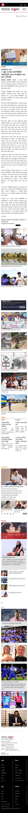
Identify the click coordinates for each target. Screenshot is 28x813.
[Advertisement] (14, 32)
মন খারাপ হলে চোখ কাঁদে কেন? (8, 499)
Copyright (3, 808)
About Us (3, 780)
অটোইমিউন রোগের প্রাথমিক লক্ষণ (8, 497)
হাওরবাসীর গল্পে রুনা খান (15, 592)
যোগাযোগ (17, 791)
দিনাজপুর (3, 219)
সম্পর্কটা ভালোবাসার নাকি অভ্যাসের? (9, 489)
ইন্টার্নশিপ (17, 794)
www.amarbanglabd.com (12, 750)
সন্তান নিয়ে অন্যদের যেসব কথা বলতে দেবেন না (11, 491)
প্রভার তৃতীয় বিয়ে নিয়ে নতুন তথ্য (17, 579)
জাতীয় (2, 765)
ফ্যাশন (2, 791)
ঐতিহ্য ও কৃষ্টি (18, 773)
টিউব (16, 799)
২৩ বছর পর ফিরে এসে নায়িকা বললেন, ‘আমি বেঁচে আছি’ (16, 572)
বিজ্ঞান (2, 778)
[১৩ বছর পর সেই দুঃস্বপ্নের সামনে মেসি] (14, 617)
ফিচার (2, 794)
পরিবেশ (17, 796)
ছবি (16, 801)
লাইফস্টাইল (5, 467)
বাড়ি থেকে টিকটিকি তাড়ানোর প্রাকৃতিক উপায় (11, 493)
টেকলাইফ (17, 775)
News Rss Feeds (5, 806)
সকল (25, 5)
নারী (2, 799)
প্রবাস (2, 775)
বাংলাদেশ (21, 219)
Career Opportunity (19, 780)
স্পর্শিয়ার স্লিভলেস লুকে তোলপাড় (17, 586)
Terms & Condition (5, 804)
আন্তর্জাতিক (3, 773)
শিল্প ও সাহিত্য (18, 770)
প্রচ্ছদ (21, 5)
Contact (17, 804)
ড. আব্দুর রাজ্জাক (14, 219)
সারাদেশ (4, 67)
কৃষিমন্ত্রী (8, 219)
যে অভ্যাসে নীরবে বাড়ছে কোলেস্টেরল (9, 495)
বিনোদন (4, 521)
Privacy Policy (18, 778)
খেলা (3, 607)
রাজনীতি (3, 770)
